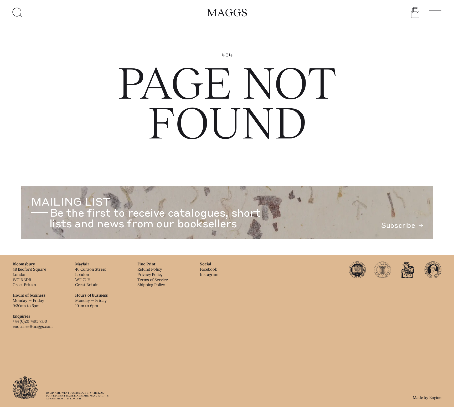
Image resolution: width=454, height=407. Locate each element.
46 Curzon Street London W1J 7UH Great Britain (90, 277)
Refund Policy (149, 269)
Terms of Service (152, 279)
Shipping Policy (151, 284)
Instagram (209, 274)
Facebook (208, 269)
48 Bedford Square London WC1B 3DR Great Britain (29, 277)
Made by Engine (427, 397)
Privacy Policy (150, 274)
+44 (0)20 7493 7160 (30, 321)
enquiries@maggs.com (33, 326)
